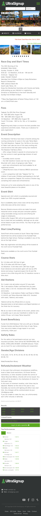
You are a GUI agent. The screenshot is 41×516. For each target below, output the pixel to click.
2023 (22, 409)
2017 (22, 412)
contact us (11, 489)
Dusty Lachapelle (9, 470)
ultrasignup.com (13, 492)
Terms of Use (18, 513)
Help (28, 511)
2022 (32, 409)
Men (3, 433)
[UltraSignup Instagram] (33, 500)
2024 (13, 409)
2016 (31, 412)
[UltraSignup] (13, 3)
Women (9, 433)
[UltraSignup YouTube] (23, 500)
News (19, 511)
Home (6, 511)
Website (6, 33)
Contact (34, 511)
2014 (13, 414)
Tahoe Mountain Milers (9, 421)
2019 (3, 412)
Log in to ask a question (19, 425)
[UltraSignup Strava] (37, 500)
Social (28, 33)
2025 (3, 409)
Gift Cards (13, 511)
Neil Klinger (7, 445)
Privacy (25, 513)
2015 (3, 414)
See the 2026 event (34, 43)
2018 (13, 412)
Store (24, 511)
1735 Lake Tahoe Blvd (9, 16)
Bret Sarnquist (8, 456)
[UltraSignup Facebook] (28, 500)
